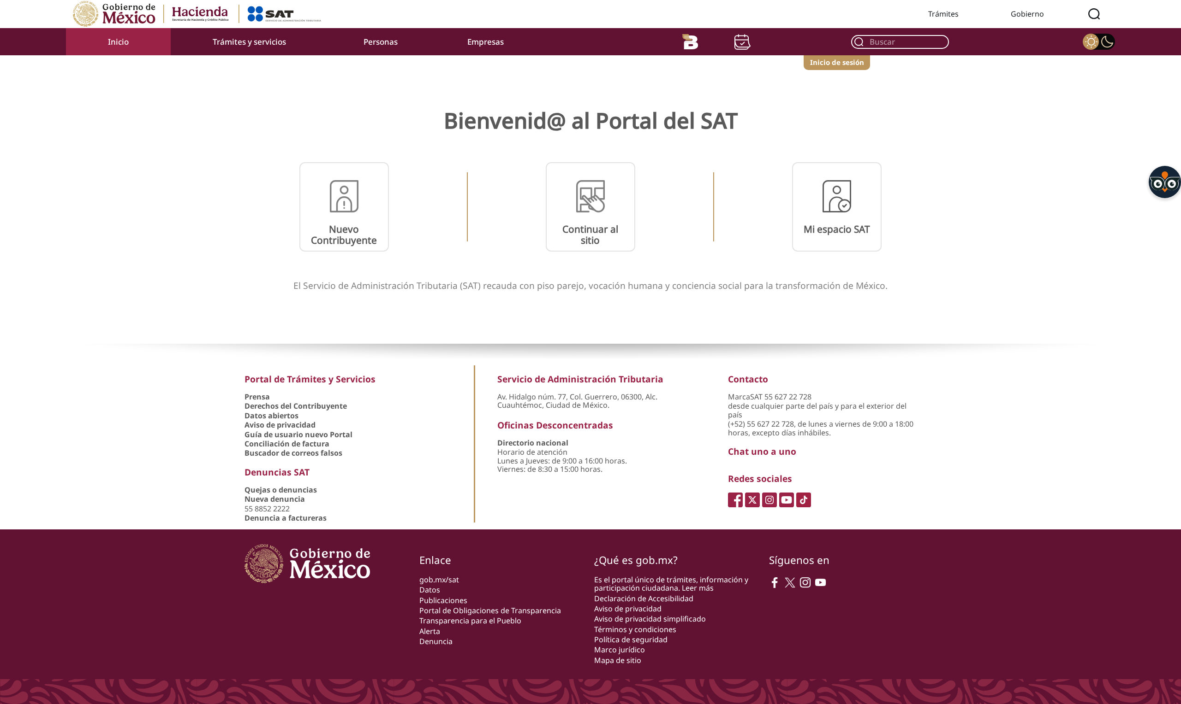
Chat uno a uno (762, 451)
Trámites (943, 14)
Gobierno (1027, 14)
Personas (381, 41)
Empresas (485, 41)
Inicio (118, 41)
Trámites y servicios (249, 41)
